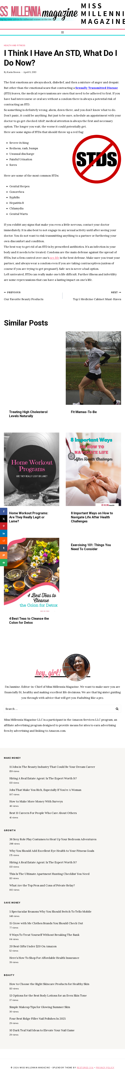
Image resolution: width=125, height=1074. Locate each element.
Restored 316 (85, 1068)
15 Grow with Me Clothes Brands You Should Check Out (46, 923)
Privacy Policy (105, 1068)
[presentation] (31, 368)
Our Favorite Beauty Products (23, 296)
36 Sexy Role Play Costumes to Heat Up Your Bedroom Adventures (52, 839)
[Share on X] (3, 518)
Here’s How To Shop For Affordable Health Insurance (44, 958)
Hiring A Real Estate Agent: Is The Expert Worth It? (43, 778)
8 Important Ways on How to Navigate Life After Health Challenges (92, 517)
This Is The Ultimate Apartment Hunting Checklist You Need (49, 874)
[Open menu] (63, 32)
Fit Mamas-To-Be (84, 412)
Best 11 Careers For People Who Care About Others (43, 813)
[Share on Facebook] (3, 511)
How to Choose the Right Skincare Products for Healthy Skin (49, 984)
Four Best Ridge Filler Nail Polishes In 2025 (37, 1018)
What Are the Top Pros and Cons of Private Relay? (42, 885)
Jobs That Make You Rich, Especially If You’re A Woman (45, 790)
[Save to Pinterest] (3, 526)
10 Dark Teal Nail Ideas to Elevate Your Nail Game (42, 1030)
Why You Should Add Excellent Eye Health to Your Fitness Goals (51, 851)
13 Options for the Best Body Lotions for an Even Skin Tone (48, 995)
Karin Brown (13, 72)
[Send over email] (3, 562)
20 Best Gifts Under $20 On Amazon (33, 946)
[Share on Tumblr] (3, 548)
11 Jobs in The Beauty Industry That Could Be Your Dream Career (52, 767)
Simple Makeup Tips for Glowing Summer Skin (39, 1007)
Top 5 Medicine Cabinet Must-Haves (97, 296)
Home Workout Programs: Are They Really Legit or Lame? (28, 517)
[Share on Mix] (3, 555)
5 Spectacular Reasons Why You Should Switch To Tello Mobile (50, 911)
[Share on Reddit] (3, 540)
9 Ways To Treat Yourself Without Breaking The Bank (44, 935)
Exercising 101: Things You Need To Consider (91, 547)
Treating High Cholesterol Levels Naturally (28, 414)
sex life (54, 258)
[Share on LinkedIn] (3, 533)
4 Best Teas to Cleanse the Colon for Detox (29, 621)
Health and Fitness (14, 45)
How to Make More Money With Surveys (36, 801)
